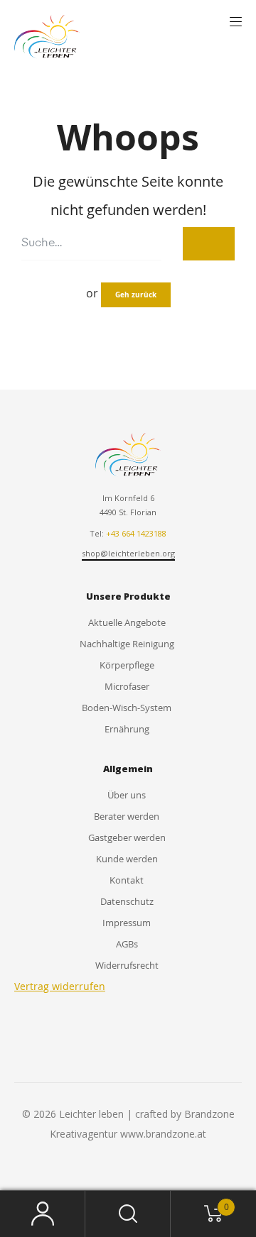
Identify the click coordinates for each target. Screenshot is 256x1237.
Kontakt (127, 880)
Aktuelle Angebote (127, 622)
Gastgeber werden (127, 837)
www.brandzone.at (163, 1133)
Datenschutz (127, 901)
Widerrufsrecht (127, 965)
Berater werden (126, 816)
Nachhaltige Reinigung (127, 643)
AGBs (127, 944)
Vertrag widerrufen (59, 986)
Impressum (126, 922)
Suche (128, 1214)
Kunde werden (127, 858)
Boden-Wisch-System (126, 707)
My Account (42, 1214)
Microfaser (127, 686)
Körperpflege (127, 665)
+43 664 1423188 (136, 533)
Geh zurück (135, 294)
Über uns (126, 794)
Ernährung (127, 728)
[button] (236, 22)
